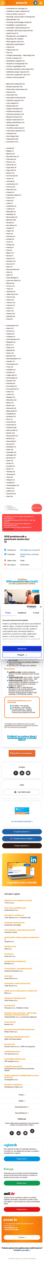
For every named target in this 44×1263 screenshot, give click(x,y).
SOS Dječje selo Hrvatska (29, 550)
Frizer (8, 367)
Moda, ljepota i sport (13, 41)
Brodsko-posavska (12, 86)
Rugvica (9, 258)
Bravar (8, 345)
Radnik (8, 433)
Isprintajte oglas (23, 792)
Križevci (9, 198)
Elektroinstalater (12, 358)
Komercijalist (10, 378)
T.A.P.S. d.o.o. (18, 902)
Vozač (8, 488)
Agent (8, 328)
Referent (9, 438)
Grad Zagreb (10, 136)
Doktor (8, 353)
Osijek (8, 231)
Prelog (8, 247)
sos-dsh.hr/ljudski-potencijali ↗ (22, 821)
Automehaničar (11, 339)
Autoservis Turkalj (19, 931)
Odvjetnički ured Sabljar (14, 924)
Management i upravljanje (15, 36)
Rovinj (8, 256)
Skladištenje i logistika (14, 61)
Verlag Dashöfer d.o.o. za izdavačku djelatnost (20, 1015)
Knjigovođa (10, 375)
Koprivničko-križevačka (14, 97)
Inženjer (9, 372)
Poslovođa (10, 425)
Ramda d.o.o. (10, 1023)
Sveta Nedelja (11, 278)
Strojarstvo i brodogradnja (15, 63)
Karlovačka (10, 95)
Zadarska (9, 133)
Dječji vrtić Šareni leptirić (16, 1038)
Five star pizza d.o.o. (12, 1053)
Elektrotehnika (11, 19)
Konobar (9, 380)
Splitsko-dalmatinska (13, 122)
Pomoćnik (9, 422)
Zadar (8, 311)
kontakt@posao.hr (11, 1227)
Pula (7, 250)
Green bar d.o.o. (10, 955)
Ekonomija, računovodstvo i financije (18, 17)
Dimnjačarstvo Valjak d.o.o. (13, 1086)
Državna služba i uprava (14, 14)
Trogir (8, 289)
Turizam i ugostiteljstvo (14, 66)
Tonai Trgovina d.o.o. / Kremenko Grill (17, 916)
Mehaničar (10, 400)
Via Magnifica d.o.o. (21, 1077)
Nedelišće (9, 214)
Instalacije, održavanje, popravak (17, 30)
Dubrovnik (9, 165)
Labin (8, 203)
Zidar (8, 496)
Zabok (8, 308)
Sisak (8, 267)
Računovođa (10, 430)
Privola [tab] (7, 613)
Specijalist (9, 455)
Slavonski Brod (11, 269)
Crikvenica (10, 159)
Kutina (8, 200)
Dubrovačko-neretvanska (15, 89)
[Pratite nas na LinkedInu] (18, 1133)
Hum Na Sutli (10, 176)
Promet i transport (12, 58)
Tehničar (9, 471)
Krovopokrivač (11, 389)
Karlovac (9, 187)
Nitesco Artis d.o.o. (19, 1031)
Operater (9, 416)
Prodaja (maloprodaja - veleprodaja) (18, 55)
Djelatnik (9, 350)
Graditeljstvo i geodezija (14, 25)
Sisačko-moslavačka (13, 120)
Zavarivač (9, 493)
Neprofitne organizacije (14, 44)
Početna (9, 506)
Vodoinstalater (11, 485)
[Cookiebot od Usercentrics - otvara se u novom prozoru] (27, 606)
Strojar (8, 463)
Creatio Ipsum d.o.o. (15, 909)
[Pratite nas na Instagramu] (25, 1133)
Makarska (9, 211)
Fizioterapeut (10, 364)
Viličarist (9, 480)
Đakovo (9, 173)
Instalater (9, 369)
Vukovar (9, 305)
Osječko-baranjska (12, 108)
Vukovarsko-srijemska (14, 131)
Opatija (8, 228)
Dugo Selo (9, 170)
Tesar (8, 477)
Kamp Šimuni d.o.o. (11, 977)
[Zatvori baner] (41, 607)
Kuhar (8, 392)
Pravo (8, 52)
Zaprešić (9, 316)
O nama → (22, 1237)
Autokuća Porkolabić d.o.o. (18, 970)
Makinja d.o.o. (15, 962)
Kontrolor (9, 383)
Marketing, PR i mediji (13, 39)
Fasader (9, 361)
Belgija (8, 151)
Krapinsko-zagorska (13, 100)
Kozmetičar (10, 386)
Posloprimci (11, 508)
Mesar (8, 403)
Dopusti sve (22, 649)
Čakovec (9, 162)
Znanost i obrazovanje (14, 77)
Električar (9, 356)
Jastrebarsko (10, 184)
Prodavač (9, 427)
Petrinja (9, 239)
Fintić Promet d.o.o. (15, 999)
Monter (8, 405)
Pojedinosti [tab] (22, 613)
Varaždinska (10, 125)
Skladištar (9, 447)
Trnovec (9, 286)
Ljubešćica (10, 206)
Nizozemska (10, 217)
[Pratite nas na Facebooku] (11, 1133)
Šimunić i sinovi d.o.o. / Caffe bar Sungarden (19, 1045)
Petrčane (9, 236)
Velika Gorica (10, 294)
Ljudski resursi (11, 33)
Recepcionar (10, 436)
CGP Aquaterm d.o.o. (14, 1060)
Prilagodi (21, 655)
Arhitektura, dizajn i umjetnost (16, 11)
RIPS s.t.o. (20, 992)
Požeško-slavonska (13, 111)
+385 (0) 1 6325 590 (11, 1229)
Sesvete (9, 264)
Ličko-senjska (11, 103)
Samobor (9, 261)
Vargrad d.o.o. (21, 939)
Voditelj (8, 482)
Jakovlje (9, 181)
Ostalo (8, 47)
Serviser (9, 444)
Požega (9, 244)
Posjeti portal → (22, 1159)
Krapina (9, 192)
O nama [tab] (36, 613)
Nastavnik (9, 408)
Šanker (8, 469)
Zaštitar (9, 491)
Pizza (8, 419)
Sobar (8, 449)
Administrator (11, 325)
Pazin (8, 233)
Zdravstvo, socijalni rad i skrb (16, 74)
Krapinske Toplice (12, 195)
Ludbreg (9, 209)
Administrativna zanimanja (15, 8)
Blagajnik (9, 342)
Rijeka (8, 253)
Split (8, 275)
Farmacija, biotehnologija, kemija (17, 22)
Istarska (9, 92)
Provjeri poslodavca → (22, 846)
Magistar (9, 397)
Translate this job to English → (23, 838)
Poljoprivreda (10, 50)
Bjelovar (9, 154)
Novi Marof (10, 225)
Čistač (8, 347)
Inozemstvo (10, 142)
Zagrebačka (10, 139)
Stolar (8, 460)
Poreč (8, 242)
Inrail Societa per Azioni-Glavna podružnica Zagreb (19, 1068)
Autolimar (9, 336)
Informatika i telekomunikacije (16, 28)
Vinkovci (9, 297)
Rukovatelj (10, 441)
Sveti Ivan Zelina (12, 280)
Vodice (8, 300)
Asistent (9, 334)
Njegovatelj (10, 411)
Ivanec (8, 178)
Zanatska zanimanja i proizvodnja (18, 69)
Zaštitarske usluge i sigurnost (16, 72)
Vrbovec (9, 302)
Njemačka (9, 220)
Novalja (9, 222)
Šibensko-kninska (12, 117)
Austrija (9, 148)
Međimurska (10, 106)
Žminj (8, 319)
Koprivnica (10, 189)
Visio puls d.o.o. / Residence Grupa (16, 1007)
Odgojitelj (9, 414)
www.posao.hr (9, 529)
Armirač (9, 331)
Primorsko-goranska (13, 114)
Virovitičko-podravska (14, 128)
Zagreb (9, 313)
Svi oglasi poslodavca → (22, 832)
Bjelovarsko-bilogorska (14, 84)
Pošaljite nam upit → (22, 1250)
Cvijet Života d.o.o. (17, 984)
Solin (8, 272)
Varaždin (9, 291)
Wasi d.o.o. (10, 948)
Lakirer (8, 394)
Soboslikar (10, 452)
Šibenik (9, 283)
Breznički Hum (11, 156)
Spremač (9, 458)
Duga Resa (10, 167)
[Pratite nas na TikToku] (32, 1132)
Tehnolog (9, 474)
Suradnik (9, 466)
